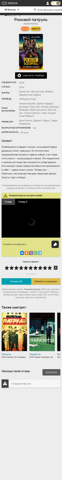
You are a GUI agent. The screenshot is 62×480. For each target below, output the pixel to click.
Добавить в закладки (45, 281)
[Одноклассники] (26, 253)
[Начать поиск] (35, 9)
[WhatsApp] (35, 253)
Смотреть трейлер (34, 75)
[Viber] (31, 253)
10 (49, 267)
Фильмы (11, 9)
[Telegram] (40, 253)
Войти (48, 3)
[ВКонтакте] (22, 253)
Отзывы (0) (16, 281)
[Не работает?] (55, 244)
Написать (51, 372)
